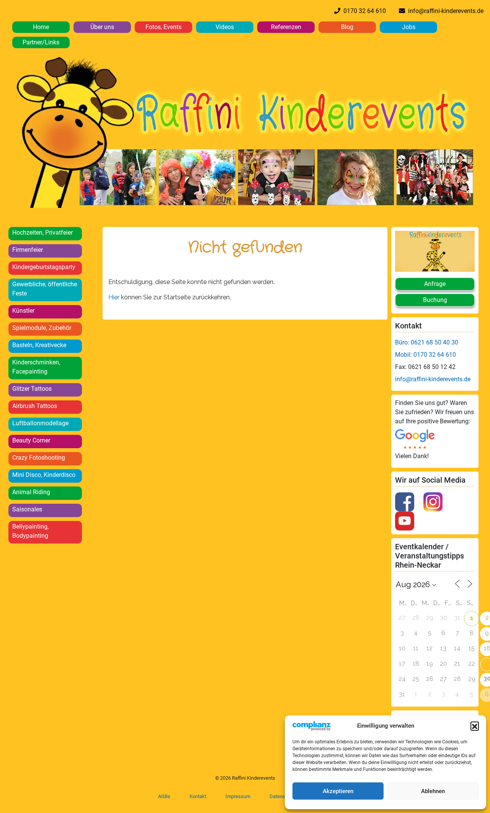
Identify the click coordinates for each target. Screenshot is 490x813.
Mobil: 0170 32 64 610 (425, 354)
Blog (347, 27)
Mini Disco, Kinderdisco (43, 474)
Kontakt (197, 796)
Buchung (435, 300)
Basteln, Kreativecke (39, 345)
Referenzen (286, 27)
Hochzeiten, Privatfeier (42, 232)
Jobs (408, 27)
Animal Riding (31, 492)
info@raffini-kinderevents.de (444, 11)
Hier (114, 297)
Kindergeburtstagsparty (43, 267)
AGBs (164, 796)
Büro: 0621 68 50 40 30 (426, 342)
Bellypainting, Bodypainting (30, 531)
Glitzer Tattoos (32, 388)
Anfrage (435, 283)
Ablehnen (433, 791)
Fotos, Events (163, 27)
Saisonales (27, 509)
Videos (225, 27)
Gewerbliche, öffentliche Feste (44, 289)
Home (41, 27)
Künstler (23, 310)
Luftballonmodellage (40, 423)
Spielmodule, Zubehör (41, 327)
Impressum (237, 796)
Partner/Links (41, 42)
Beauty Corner (31, 440)
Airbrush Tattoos (34, 406)
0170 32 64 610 (363, 11)
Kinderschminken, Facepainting (36, 367)
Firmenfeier (27, 249)
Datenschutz (283, 796)
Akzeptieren (338, 791)
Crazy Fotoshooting (38, 457)
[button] (475, 726)
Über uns (102, 27)
